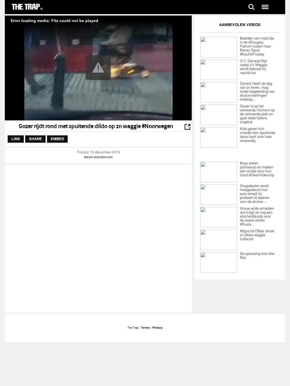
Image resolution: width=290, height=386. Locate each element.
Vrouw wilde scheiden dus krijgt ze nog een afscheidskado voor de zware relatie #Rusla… (257, 216)
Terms (145, 327)
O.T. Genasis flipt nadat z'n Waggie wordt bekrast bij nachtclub (253, 67)
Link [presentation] (15, 139)
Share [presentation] (35, 139)
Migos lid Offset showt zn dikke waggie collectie (257, 235)
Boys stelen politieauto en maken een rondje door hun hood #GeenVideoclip (257, 169)
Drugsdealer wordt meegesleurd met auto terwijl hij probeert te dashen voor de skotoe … (255, 194)
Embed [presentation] (57, 139)
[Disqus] (98, 238)
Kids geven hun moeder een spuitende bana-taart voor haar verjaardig (257, 135)
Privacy (157, 327)
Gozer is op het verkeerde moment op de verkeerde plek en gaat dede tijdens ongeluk (257, 114)
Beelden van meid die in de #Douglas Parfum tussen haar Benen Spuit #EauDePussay (257, 46)
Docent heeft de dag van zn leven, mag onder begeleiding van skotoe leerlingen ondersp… (257, 91)
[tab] (16, 139)
